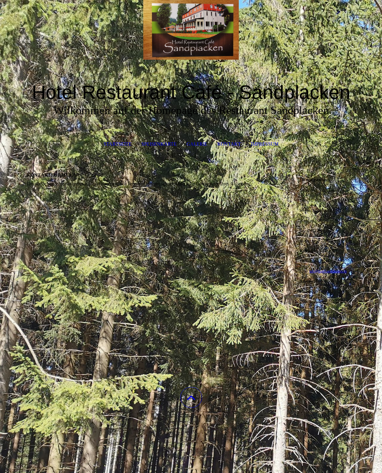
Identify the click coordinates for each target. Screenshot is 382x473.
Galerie (197, 144)
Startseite (118, 144)
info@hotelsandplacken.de (328, 271)
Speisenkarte (159, 144)
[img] (191, 30)
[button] (191, 397)
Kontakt (229, 144)
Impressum (264, 144)
